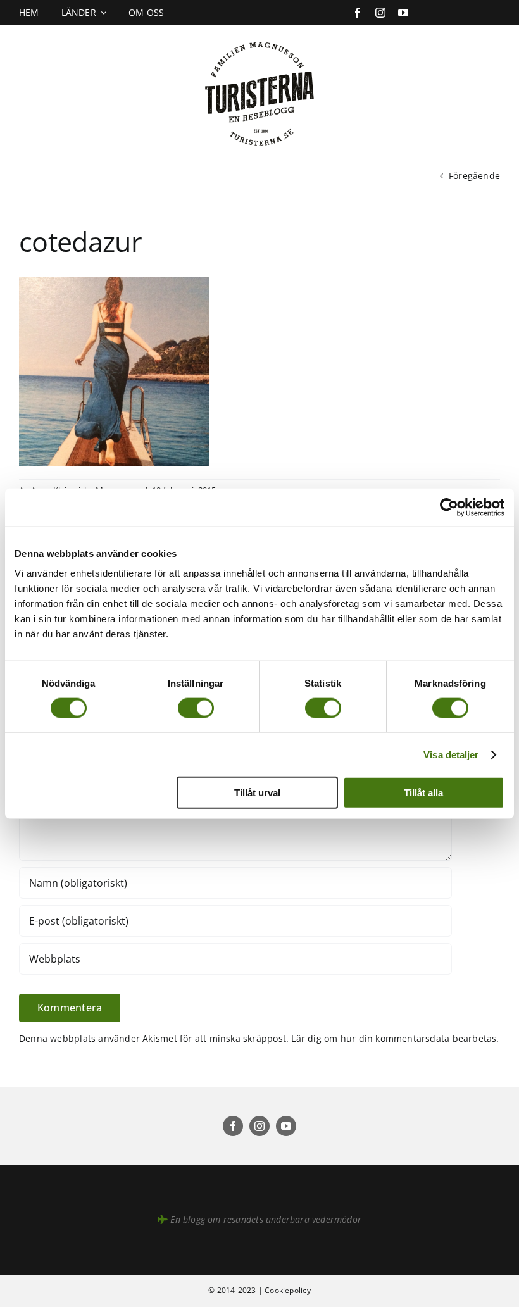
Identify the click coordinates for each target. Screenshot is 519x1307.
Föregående (474, 176)
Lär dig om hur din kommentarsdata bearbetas (393, 1038)
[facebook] (358, 13)
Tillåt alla (423, 792)
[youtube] (403, 13)
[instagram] (380, 13)
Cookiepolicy (288, 1290)
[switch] (196, 707)
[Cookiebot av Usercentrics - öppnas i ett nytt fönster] (449, 506)
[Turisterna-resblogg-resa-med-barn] (259, 39)
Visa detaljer (450, 754)
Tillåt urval (257, 792)
